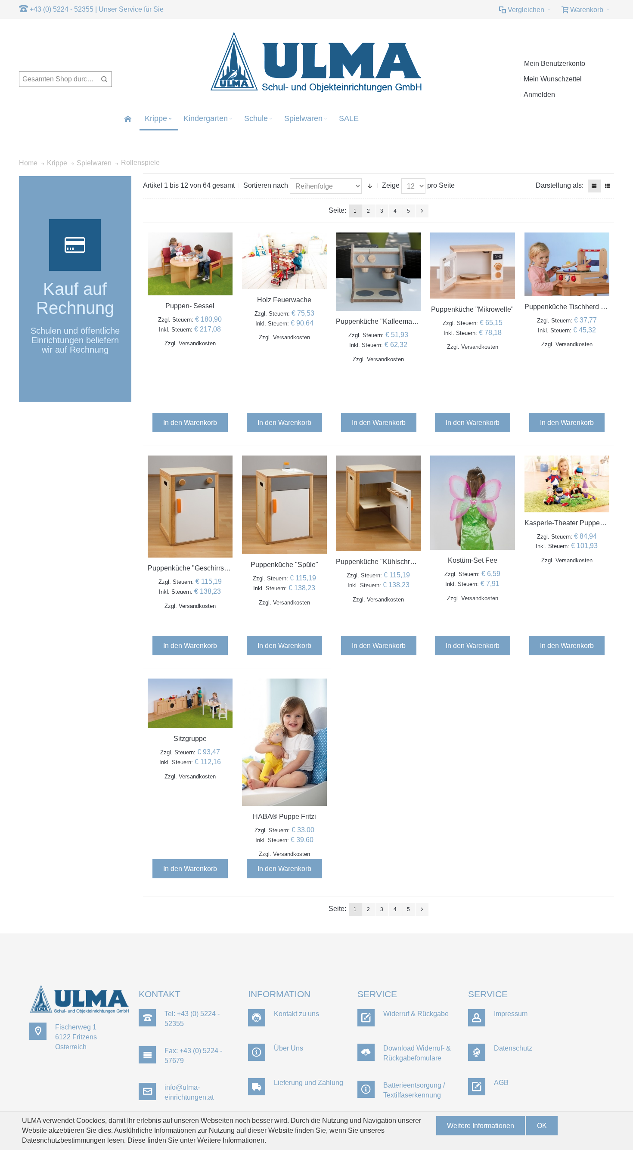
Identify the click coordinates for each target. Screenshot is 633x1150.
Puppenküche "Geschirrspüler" (195, 568)
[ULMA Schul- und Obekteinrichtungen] (316, 62)
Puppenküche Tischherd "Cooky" (575, 306)
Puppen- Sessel (189, 306)
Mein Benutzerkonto (554, 63)
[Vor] (422, 211)
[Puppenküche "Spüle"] (284, 505)
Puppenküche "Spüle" (284, 564)
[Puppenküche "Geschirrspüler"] (190, 507)
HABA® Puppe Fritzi (284, 816)
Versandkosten (197, 343)
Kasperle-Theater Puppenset (568, 523)
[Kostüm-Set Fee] (472, 503)
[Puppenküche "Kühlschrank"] (378, 503)
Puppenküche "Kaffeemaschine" (385, 321)
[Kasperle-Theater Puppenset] (566, 484)
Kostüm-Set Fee (472, 560)
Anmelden (539, 94)
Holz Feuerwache (284, 300)
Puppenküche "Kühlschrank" (380, 561)
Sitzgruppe (190, 738)
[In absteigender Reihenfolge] (369, 186)
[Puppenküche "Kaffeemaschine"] (378, 271)
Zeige (391, 185)
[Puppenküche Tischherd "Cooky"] (566, 264)
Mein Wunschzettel (553, 79)
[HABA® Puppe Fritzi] (284, 742)
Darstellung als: (559, 185)
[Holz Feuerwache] (284, 260)
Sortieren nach (265, 185)
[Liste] (607, 186)
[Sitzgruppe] (190, 703)
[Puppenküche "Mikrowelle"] (472, 265)
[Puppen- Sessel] (190, 263)
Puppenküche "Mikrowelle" (472, 309)
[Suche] (104, 79)
